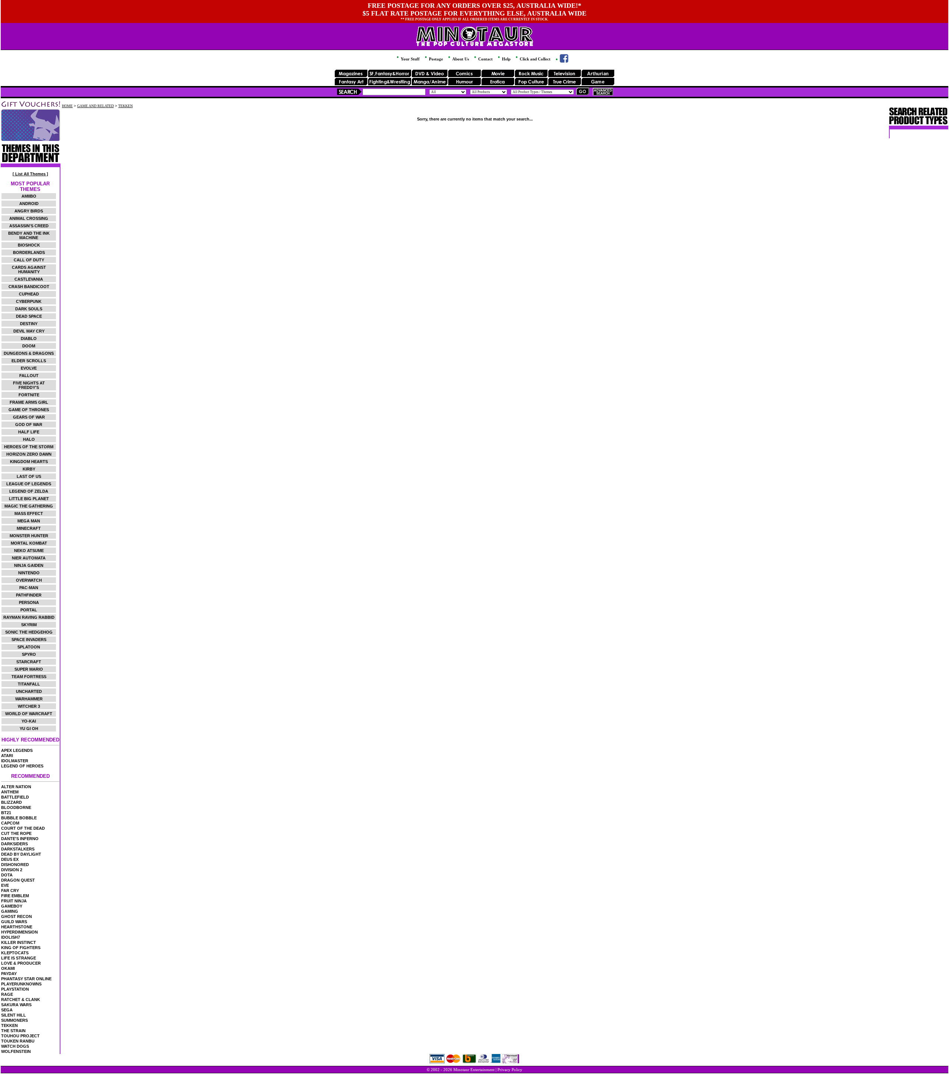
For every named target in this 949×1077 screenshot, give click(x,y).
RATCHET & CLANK (20, 999)
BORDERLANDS (29, 252)
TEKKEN (9, 1025)
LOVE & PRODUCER (21, 963)
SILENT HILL (13, 1015)
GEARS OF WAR (29, 417)
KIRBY (29, 469)
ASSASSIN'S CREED (29, 226)
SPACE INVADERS (28, 639)
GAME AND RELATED (95, 106)
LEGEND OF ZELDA (28, 491)
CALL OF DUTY (29, 260)
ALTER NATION (16, 786)
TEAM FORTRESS (28, 676)
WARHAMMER (29, 699)
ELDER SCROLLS (28, 361)
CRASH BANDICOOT (29, 286)
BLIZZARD (11, 802)
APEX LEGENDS (17, 750)
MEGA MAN (28, 521)
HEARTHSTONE (16, 927)
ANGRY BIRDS (28, 211)
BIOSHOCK (29, 245)
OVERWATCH (29, 580)
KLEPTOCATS (15, 953)
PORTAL (28, 610)
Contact (485, 59)
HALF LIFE (28, 432)
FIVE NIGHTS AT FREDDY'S (29, 385)
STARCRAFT (28, 662)
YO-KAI (29, 721)
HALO (29, 439)
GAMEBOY (11, 906)
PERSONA (29, 602)
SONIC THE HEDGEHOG (29, 632)
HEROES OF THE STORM (28, 447)
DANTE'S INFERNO (20, 838)
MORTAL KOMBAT (29, 543)
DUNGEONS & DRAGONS (29, 353)
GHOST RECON (16, 916)
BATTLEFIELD (15, 797)
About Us (460, 59)
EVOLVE (29, 368)
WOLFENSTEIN (16, 1051)
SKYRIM (29, 624)
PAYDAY (9, 973)
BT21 (6, 812)
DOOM (28, 346)
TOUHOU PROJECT (20, 1036)
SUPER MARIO (28, 669)
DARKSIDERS (14, 844)
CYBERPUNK (29, 301)
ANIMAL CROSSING (28, 218)
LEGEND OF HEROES (22, 766)
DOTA (7, 875)
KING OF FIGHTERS (20, 947)
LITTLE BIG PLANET (29, 498)
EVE (5, 885)
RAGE (7, 994)
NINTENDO (29, 573)
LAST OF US (29, 476)
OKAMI (8, 968)
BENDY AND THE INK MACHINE (29, 235)
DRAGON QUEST (18, 880)
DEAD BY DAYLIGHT (21, 854)
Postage (435, 59)
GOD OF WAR (28, 424)
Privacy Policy (509, 1069)
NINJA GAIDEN (28, 565)
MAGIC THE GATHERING (28, 506)
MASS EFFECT (28, 513)
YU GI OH (29, 728)
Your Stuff (410, 59)
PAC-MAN (28, 587)
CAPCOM (10, 823)
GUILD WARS (14, 921)
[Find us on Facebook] (561, 61)
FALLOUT (29, 375)
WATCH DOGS (15, 1046)
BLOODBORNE (16, 807)
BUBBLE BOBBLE (19, 818)
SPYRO (29, 654)
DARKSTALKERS (17, 849)
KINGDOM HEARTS (29, 461)
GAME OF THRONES (29, 409)
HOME (67, 106)
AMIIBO (29, 196)
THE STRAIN (13, 1030)
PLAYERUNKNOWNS (21, 984)
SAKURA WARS (16, 1004)
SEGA (7, 1010)
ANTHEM (10, 792)
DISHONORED (15, 864)
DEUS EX (10, 859)
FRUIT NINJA (14, 901)
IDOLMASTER (14, 761)
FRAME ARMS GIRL (29, 402)
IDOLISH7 (10, 937)
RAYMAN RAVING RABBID (28, 617)
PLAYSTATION (15, 989)
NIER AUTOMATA (29, 558)
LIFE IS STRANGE (18, 958)
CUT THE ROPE (16, 833)
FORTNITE (29, 395)
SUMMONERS (14, 1020)
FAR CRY (10, 890)
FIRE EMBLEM (15, 895)
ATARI (7, 755)
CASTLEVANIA (28, 279)
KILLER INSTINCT (18, 942)
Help (505, 59)
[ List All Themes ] (30, 174)
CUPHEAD (29, 294)
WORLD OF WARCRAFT (28, 713)
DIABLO (29, 338)
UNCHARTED (29, 691)
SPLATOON (28, 647)
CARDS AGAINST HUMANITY (29, 269)
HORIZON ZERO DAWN (29, 454)
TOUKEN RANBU (17, 1041)
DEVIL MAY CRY (28, 331)
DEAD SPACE (29, 316)
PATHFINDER (29, 595)
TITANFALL (29, 684)
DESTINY (28, 323)
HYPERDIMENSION (19, 932)
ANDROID (29, 203)
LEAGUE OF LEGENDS (28, 484)
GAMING (9, 911)
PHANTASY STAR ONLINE (26, 979)
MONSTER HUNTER (29, 535)
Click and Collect (534, 59)
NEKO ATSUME (29, 550)
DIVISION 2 (11, 870)
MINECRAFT (29, 528)
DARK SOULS (28, 309)
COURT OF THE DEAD (23, 828)
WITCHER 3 (29, 706)
